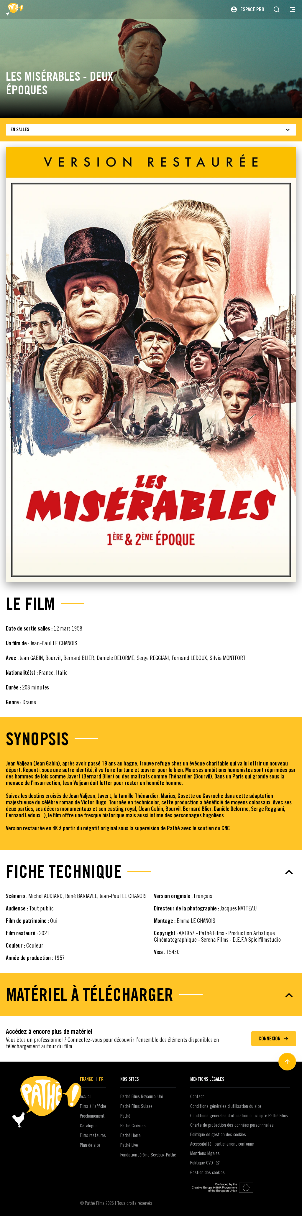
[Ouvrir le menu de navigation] (292, 9)
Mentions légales (205, 1153)
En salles (20, 129)
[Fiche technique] (151, 872)
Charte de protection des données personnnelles (232, 1125)
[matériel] (151, 995)
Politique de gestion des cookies (218, 1134)
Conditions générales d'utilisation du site (225, 1106)
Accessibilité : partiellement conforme (222, 1143)
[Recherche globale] (276, 9)
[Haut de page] (287, 1061)
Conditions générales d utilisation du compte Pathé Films (239, 1115)
